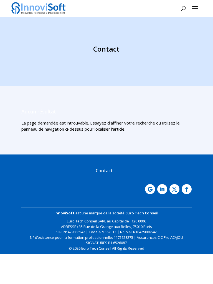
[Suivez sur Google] (150, 189)
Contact (104, 171)
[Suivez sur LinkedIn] (162, 189)
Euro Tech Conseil (141, 213)
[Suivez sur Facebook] (187, 189)
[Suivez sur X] (174, 189)
